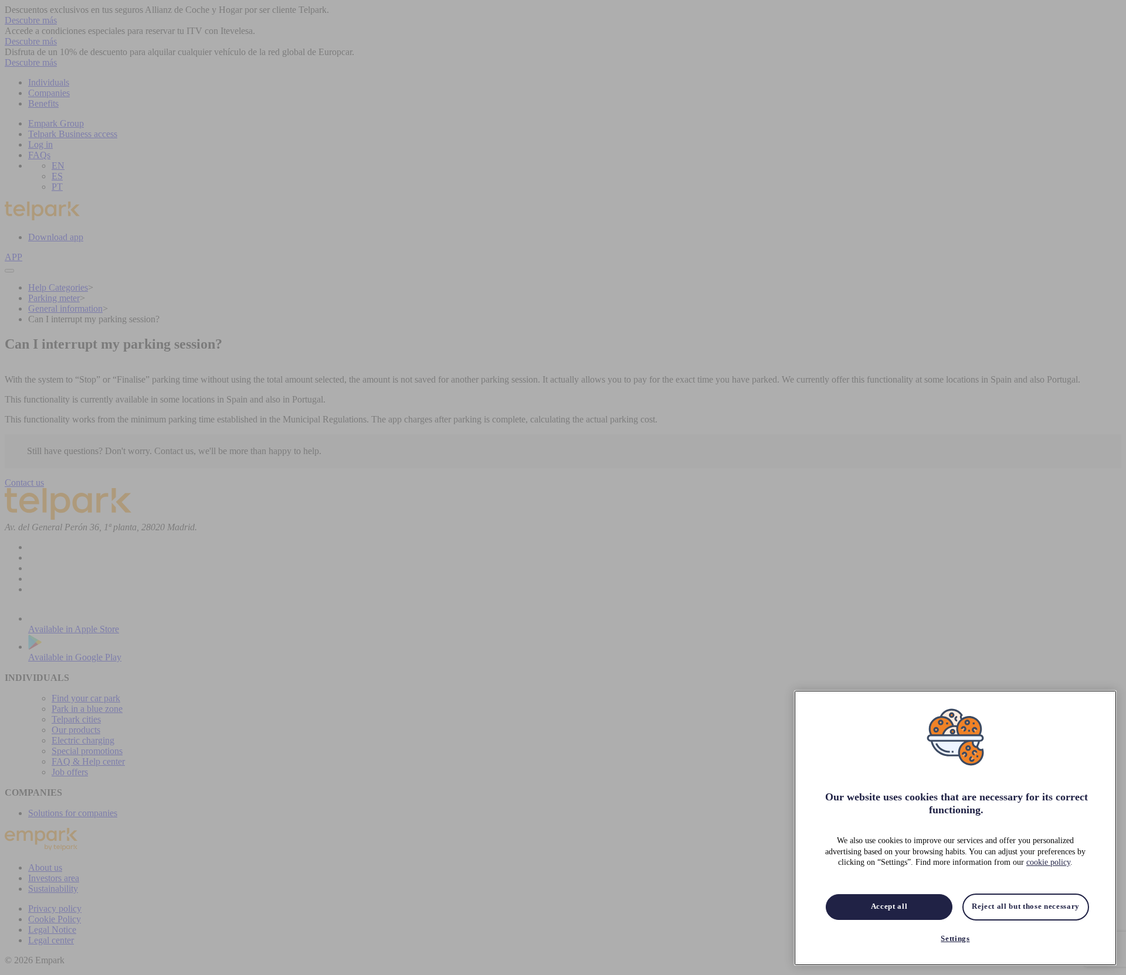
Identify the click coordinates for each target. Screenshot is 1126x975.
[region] (955, 828)
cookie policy (1048, 862)
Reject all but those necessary (1026, 906)
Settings (955, 938)
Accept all (889, 906)
